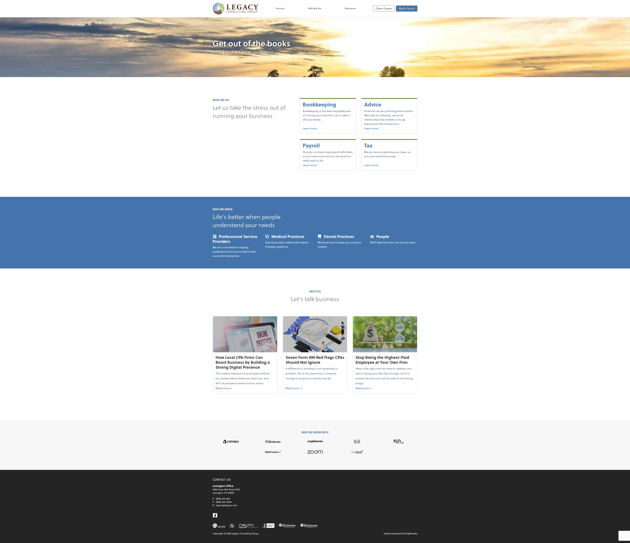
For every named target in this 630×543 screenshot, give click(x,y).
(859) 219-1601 (223, 498)
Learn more (322, 128)
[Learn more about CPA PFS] (248, 525)
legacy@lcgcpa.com (226, 505)
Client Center (384, 8)
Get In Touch (407, 8)
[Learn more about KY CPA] (231, 525)
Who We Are (314, 8)
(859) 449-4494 (223, 502)
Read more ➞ (245, 388)
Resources (350, 8)
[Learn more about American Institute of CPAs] (219, 525)
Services (280, 8)
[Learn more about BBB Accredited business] (268, 525)
